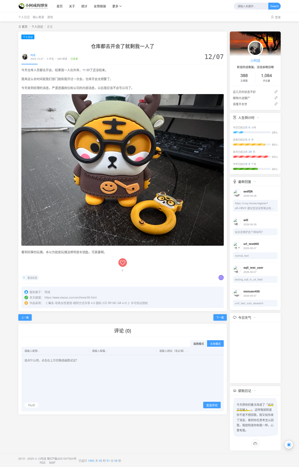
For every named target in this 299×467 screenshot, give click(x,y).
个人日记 (24, 17)
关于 (72, 6)
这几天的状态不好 (244, 92)
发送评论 (212, 405)
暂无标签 (32, 277)
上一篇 (25, 317)
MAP (52, 462)
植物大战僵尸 (241, 98)
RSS (42, 462)
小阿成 (255, 60)
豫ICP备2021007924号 (61, 458)
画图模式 (198, 343)
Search (274, 6)
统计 (84, 6)
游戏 (50, 17)
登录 (278, 17)
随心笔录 (38, 17)
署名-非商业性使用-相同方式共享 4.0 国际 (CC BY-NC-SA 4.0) (87, 303)
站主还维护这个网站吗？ (249, 232)
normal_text (242, 255)
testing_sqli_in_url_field (248, 279)
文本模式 (215, 343)
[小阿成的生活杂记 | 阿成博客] (35, 6)
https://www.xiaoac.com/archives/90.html (71, 297)
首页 (60, 6)
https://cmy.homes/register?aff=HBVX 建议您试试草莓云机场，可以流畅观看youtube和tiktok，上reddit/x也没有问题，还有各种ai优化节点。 (254, 206)
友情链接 (100, 6)
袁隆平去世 (240, 104)
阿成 (33, 55)
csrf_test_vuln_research (249, 303)
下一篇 (220, 317)
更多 (115, 6)
